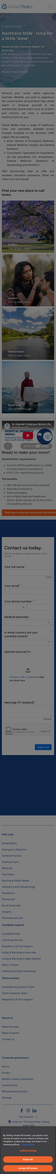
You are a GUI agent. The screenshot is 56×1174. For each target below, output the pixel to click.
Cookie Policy (27, 1144)
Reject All (28, 1159)
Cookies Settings (27, 1150)
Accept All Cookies (28, 1168)
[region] (28, 1150)
